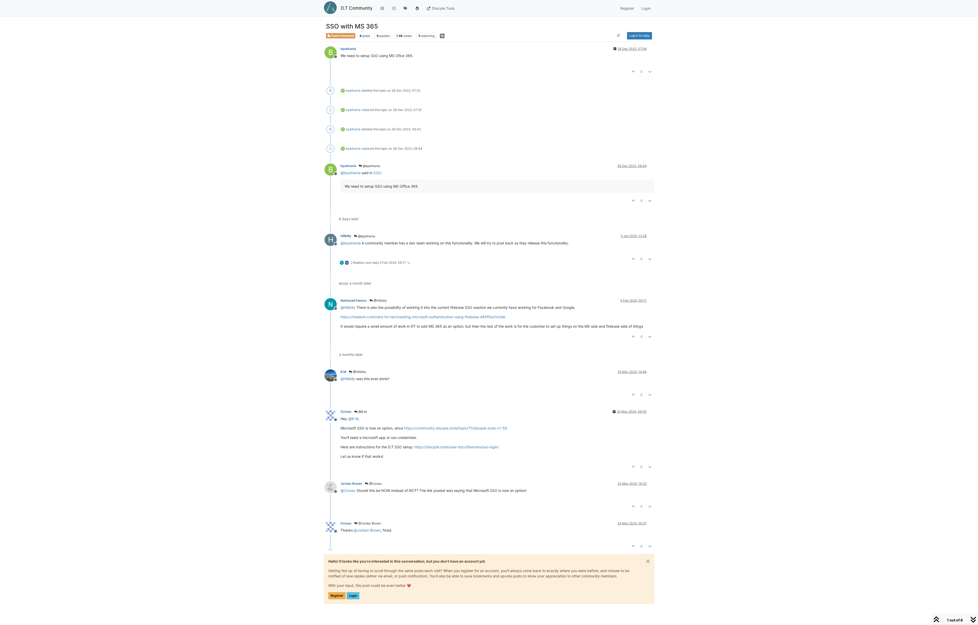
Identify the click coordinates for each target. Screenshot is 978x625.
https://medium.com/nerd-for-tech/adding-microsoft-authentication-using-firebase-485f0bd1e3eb (423, 317)
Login (353, 596)
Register (337, 596)
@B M (362, 412)
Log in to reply (639, 35)
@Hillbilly (380, 300)
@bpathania (371, 166)
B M (343, 372)
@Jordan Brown (369, 523)
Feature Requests (342, 35)
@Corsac (375, 483)
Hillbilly (346, 236)
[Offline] (332, 304)
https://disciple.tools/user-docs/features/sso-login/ (456, 447)
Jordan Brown (351, 483)
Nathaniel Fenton (354, 300)
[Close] (648, 561)
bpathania (348, 49)
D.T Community (357, 8)
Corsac (346, 411)
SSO (377, 173)
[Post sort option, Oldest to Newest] (619, 35)
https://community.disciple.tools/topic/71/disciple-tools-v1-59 (455, 428)
